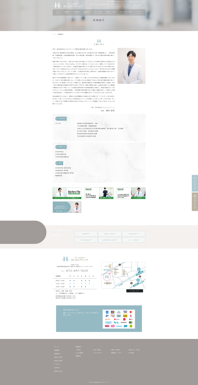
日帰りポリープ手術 (134, 349)
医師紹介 (67, 12)
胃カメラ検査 (97, 349)
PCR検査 (131, 352)
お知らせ (57, 367)
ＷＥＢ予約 (195, 184)
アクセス (139, 12)
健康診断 (78, 355)
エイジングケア (97, 352)
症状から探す (59, 360)
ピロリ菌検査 (79, 352)
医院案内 (57, 353)
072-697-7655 (74, 270)
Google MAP (134, 291)
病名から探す (59, 357)
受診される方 (195, 203)
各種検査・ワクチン (116, 352)
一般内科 (78, 349)
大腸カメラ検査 (115, 349)
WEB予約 (139, 5)
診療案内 (86, 12)
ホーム (58, 12)
